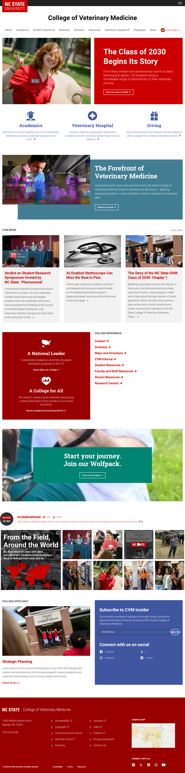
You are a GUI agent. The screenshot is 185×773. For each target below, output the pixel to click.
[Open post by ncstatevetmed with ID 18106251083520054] (138, 544)
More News (177, 230)
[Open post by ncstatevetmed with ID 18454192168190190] (107, 544)
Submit (175, 632)
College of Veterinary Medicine (92, 18)
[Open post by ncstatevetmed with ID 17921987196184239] (107, 575)
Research (64, 30)
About (8, 30)
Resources (94, 30)
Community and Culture (68, 733)
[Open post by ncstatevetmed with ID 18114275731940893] (77, 575)
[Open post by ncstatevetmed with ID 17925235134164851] (169, 544)
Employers (140, 30)
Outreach (79, 30)
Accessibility (57, 767)
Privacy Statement (103, 739)
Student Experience (44, 30)
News (153, 30)
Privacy (70, 767)
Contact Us (99, 745)
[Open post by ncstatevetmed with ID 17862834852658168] (138, 575)
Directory (60, 745)
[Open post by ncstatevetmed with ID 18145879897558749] (31, 560)
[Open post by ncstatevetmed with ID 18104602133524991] (77, 544)
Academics (22, 30)
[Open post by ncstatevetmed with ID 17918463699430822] (169, 575)
